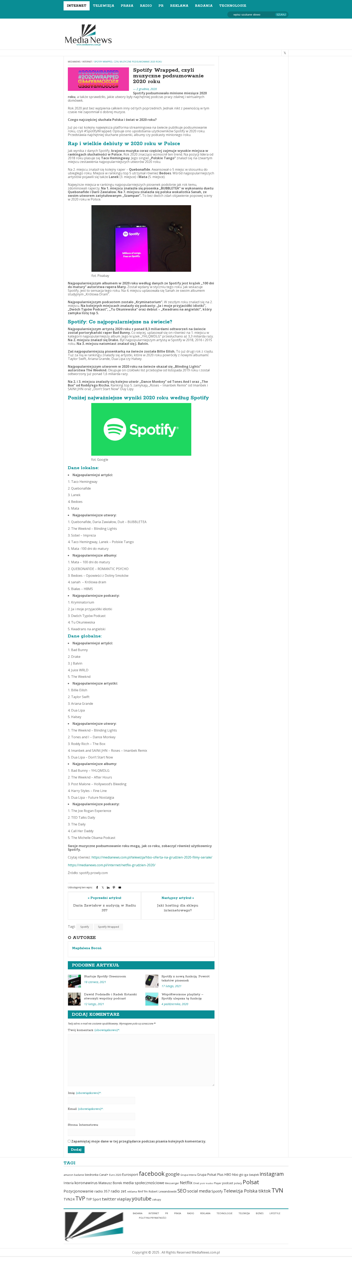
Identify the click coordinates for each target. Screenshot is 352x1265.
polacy (238, 1183)
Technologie (232, 6)
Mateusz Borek (110, 1182)
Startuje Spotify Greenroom (105, 976)
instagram (272, 1173)
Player (217, 1183)
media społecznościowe (143, 1182)
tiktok (264, 1191)
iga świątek (251, 1175)
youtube (141, 1198)
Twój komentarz (94, 1030)
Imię (84, 1093)
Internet (76, 6)
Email (85, 1109)
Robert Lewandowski (162, 1191)
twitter (109, 1199)
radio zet (118, 1191)
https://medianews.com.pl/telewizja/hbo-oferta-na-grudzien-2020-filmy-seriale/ (151, 857)
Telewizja (103, 6)
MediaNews (74, 61)
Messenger (172, 1183)
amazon (68, 1175)
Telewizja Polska (240, 1191)
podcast (227, 1183)
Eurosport (130, 1174)
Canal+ (103, 1175)
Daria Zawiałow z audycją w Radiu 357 (104, 908)
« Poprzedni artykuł (104, 898)
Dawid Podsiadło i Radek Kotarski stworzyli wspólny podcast (110, 996)
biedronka (91, 1175)
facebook (152, 1173)
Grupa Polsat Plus (210, 1174)
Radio (146, 6)
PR (161, 6)
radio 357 (102, 1191)
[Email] (119, 887)
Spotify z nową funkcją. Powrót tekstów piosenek (186, 978)
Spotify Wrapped (108, 927)
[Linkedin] (108, 887)
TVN (277, 1190)
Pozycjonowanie (79, 1191)
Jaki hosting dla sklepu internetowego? (177, 908)
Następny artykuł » (178, 898)
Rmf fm (143, 1191)
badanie (79, 1175)
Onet (196, 1183)
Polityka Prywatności (152, 1217)
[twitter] (285, 53)
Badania (204, 6)
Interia (69, 1183)
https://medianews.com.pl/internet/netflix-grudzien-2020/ (111, 865)
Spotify (84, 927)
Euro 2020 (115, 1175)
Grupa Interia (188, 1175)
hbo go (237, 1174)
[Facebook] (97, 887)
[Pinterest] (113, 887)
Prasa (127, 6)
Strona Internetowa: (83, 1125)
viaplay (124, 1199)
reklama (132, 1191)
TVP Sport (93, 1199)
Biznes (259, 1213)
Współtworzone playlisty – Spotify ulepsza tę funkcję (183, 996)
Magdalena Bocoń (86, 948)
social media (199, 1191)
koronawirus (86, 1182)
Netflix (186, 1182)
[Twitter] (103, 887)
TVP (80, 1198)
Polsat (251, 1182)
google (172, 1174)
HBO (227, 1174)
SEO (181, 1190)
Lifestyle (275, 1213)
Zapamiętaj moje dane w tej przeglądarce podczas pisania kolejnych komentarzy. (138, 1141)
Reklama (179, 6)
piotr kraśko (206, 1183)
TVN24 (69, 1199)
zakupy (156, 1199)
